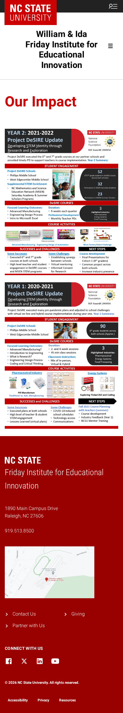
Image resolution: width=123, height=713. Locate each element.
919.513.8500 (19, 531)
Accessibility (18, 700)
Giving (78, 614)
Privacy (43, 700)
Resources (67, 700)
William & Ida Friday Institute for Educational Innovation (61, 49)
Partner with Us (29, 625)
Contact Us (24, 614)
